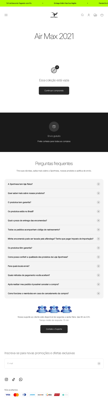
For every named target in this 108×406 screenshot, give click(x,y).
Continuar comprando (54, 90)
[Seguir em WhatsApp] (21, 379)
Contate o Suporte (54, 329)
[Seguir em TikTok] (13, 379)
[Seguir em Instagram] (6, 379)
